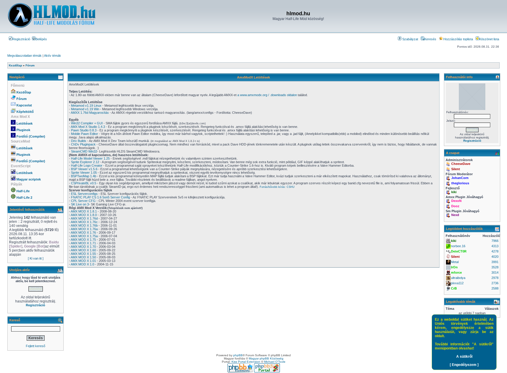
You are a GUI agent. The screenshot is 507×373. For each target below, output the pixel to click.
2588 (494, 288)
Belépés (41, 39)
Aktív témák (52, 55)
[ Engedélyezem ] (464, 365)
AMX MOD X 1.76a (84, 229)
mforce (456, 272)
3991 (494, 262)
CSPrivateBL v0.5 (83, 183)
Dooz (455, 206)
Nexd (455, 215)
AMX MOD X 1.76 (83, 232)
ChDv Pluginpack (83, 144)
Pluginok (23, 130)
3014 (494, 272)
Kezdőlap (23, 92)
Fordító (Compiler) (30, 136)
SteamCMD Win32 (84, 151)
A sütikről (464, 356)
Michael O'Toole (274, 361)
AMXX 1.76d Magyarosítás (90, 112)
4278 (494, 251)
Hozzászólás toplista (458, 39)
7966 (494, 240)
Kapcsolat (24, 105)
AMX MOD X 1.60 (83, 250)
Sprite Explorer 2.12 (85, 162)
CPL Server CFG (83, 201)
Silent (455, 169)
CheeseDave (460, 163)
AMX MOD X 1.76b (84, 225)
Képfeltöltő (25, 111)
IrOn (454, 267)
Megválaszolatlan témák (24, 55)
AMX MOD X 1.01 (83, 260)
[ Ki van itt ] (35, 258)
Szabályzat (409, 39)
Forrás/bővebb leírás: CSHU (277, 186)
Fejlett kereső (35, 346)
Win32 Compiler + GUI (87, 123)
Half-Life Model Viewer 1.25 (90, 158)
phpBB (238, 355)
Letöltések (24, 123)
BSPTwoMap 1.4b (83, 176)
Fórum (21, 99)
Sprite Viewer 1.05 (84, 172)
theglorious (460, 183)
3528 (494, 267)
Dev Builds (78, 141)
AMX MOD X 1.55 (83, 253)
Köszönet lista (489, 39)
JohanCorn (460, 178)
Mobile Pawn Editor (84, 134)
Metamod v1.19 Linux (86, 105)
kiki (454, 192)
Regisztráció (21, 39)
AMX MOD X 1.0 (82, 264)
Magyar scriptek (28, 179)
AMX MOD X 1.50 (83, 257)
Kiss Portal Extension (245, 361)
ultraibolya (458, 278)
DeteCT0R (459, 251)
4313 (494, 246)
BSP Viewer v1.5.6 (84, 169)
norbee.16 (458, 246)
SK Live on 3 (80, 204)
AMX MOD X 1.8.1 (84, 211)
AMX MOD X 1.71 (83, 243)
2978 (494, 278)
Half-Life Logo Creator (86, 165)
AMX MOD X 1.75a (84, 236)
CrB (454, 288)
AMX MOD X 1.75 (83, 239)
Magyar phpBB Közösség (266, 358)
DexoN (456, 201)
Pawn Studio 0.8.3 (84, 130)
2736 (494, 283)
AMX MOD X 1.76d (84, 218)
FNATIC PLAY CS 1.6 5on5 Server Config (100, 197)
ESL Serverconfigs (84, 193)
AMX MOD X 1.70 (83, 246)
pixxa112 (457, 283)
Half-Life (23, 191)
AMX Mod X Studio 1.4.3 (88, 126)
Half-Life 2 (24, 197)
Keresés (430, 39)
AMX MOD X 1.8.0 (84, 215)
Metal (455, 262)
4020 (494, 256)
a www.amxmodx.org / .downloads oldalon (267, 95)
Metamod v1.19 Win (85, 109)
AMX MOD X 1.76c (84, 222)
